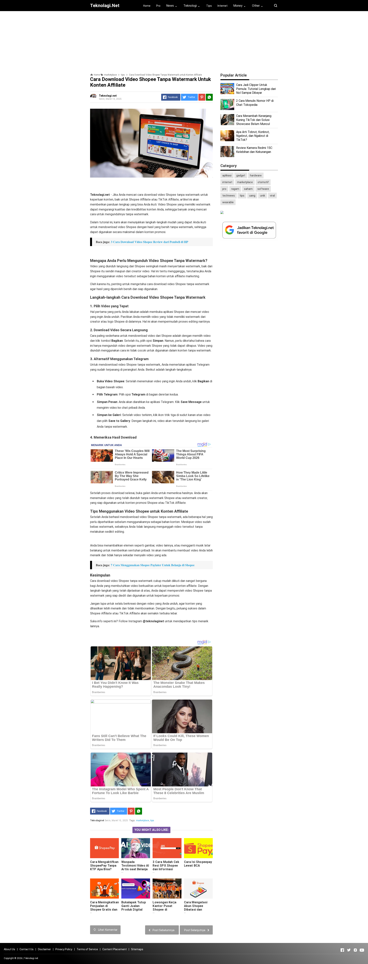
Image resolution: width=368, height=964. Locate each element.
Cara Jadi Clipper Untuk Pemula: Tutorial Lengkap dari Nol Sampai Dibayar (256, 89)
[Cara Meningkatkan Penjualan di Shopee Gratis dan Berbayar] (104, 888)
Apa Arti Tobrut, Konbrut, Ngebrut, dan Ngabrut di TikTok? (252, 136)
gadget (240, 175)
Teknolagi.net (31, 958)
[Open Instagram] (355, 950)
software (263, 188)
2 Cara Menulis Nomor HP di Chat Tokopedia (255, 103)
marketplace (142, 820)
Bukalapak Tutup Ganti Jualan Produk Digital (133, 905)
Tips (209, 5)
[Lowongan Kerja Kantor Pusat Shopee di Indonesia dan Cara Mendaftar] (167, 888)
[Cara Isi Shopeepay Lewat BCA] (198, 848)
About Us (9, 949)
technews (228, 195)
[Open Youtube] (362, 950)
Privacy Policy (63, 949)
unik (262, 195)
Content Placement (114, 949)
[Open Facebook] (342, 950)
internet (227, 182)
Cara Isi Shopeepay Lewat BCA (198, 863)
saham (248, 188)
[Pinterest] (201, 97)
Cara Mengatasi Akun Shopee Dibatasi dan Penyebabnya (195, 907)
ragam (235, 188)
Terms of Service (87, 949)
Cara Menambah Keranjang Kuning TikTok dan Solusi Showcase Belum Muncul (253, 120)
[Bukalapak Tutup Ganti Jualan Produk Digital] (135, 888)
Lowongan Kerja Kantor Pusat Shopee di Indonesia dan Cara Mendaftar (167, 909)
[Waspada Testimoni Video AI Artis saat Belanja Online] (135, 848)
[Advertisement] (184, 41)
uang (252, 195)
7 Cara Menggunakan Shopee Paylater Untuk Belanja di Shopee (153, 565)
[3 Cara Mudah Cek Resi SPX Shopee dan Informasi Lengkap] (167, 848)
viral (272, 195)
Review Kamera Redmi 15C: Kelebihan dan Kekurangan (254, 150)
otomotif (263, 182)
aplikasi (227, 175)
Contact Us (27, 949)
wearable (228, 202)
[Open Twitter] (349, 950)
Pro (158, 5)
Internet (223, 5)
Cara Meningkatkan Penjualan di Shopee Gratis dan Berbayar (104, 907)
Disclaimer (44, 949)
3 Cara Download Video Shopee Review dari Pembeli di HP (149, 242)
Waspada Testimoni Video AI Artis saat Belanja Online (135, 867)
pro (224, 188)
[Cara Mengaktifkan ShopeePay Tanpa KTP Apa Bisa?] (104, 848)
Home (146, 5)
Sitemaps (137, 949)
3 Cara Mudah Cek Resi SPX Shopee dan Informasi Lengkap (166, 867)
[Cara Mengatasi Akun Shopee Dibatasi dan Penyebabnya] (198, 888)
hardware (256, 175)
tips (152, 820)
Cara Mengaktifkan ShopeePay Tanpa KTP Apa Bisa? (104, 865)
